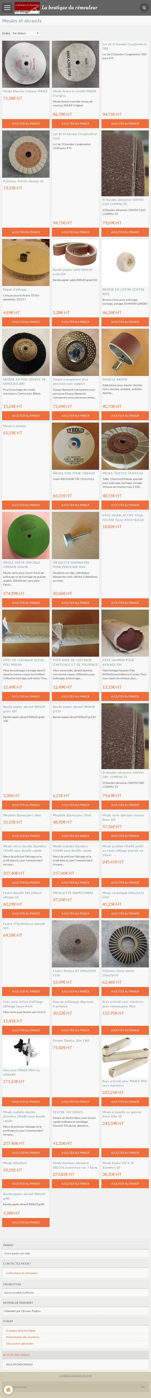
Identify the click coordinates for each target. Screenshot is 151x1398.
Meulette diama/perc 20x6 (72, 815)
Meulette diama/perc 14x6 (22, 815)
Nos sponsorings (19, 1364)
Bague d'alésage (14, 289)
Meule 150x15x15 (15, 1163)
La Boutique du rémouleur (22, 1273)
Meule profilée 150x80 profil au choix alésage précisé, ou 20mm (122, 850)
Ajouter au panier (26, 123)
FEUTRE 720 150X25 (68, 1112)
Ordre (6, 33)
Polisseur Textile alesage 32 (23, 181)
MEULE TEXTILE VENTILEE (122, 473)
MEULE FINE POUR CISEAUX (74, 473)
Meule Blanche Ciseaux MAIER (25, 91)
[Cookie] (8, 1389)
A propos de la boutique (20, 1330)
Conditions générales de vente (75, 1375)
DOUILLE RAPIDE (115, 379)
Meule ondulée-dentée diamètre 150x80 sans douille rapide (24, 1116)
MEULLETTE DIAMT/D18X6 (73, 893)
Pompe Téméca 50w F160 (71, 1040)
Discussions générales (20, 1343)
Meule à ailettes (14, 426)
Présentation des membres (23, 1337)
